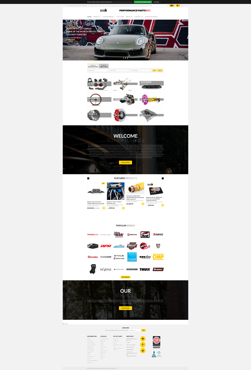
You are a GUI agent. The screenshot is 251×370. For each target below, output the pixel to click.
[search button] (167, 5)
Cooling (101, 342)
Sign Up (114, 342)
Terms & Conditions (91, 342)
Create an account (77, 5)
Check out (84, 5)
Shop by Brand (108, 16)
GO (143, 330)
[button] (172, 5)
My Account (115, 339)
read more (125, 308)
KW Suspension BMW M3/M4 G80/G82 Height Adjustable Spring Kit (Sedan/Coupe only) (135, 197)
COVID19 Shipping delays (92, 360)
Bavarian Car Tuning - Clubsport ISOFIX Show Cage (114, 202)
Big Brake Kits (103, 340)
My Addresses (116, 340)
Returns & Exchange (91, 344)
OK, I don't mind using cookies (143, 2)
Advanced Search (151, 16)
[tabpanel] (125, 40)
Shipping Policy (90, 346)
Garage (101, 348)
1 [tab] (123, 61)
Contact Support (90, 348)
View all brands (125, 277)
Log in (71, 5)
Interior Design (103, 350)
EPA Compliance (90, 350)
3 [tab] (127, 61)
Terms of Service (90, 356)
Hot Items (120, 16)
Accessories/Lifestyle (104, 339)
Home (89, 16)
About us (129, 16)
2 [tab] (125, 61)
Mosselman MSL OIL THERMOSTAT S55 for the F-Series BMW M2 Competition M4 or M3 (154, 199)
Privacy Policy (90, 340)
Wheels (101, 358)
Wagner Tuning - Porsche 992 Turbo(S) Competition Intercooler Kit (95, 202)
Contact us (138, 16)
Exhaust (102, 344)
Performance (102, 352)
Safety (101, 354)
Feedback (89, 352)
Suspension (102, 356)
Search (88, 354)
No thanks (156, 2)
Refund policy (89, 362)
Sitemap (88, 358)
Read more (125, 162)
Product (96, 16)
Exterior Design (103, 346)
